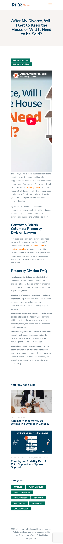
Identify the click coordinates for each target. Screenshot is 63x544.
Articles (18, 487)
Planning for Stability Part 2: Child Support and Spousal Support (29, 464)
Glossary (38, 498)
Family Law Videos (21, 64)
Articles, (15, 458)
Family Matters (41, 458)
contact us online (18, 249)
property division (34, 187)
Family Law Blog (20, 60)
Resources (37, 503)
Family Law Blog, (27, 458)
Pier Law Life (19, 503)
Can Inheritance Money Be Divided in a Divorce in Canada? (30, 422)
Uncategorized (21, 509)
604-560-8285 (37, 245)
